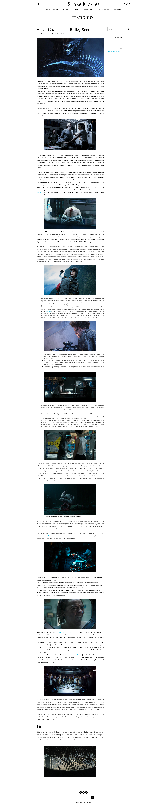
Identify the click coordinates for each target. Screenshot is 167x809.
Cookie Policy (88, 802)
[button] (128, 29)
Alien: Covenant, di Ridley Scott (63, 29)
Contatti (117, 10)
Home (48, 10)
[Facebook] (124, 4)
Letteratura (88, 10)
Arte (76, 10)
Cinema (56, 10)
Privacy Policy (79, 802)
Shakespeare (103, 10)
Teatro (66, 10)
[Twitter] (127, 4)
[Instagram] (129, 4)
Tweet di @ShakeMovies (113, 51)
